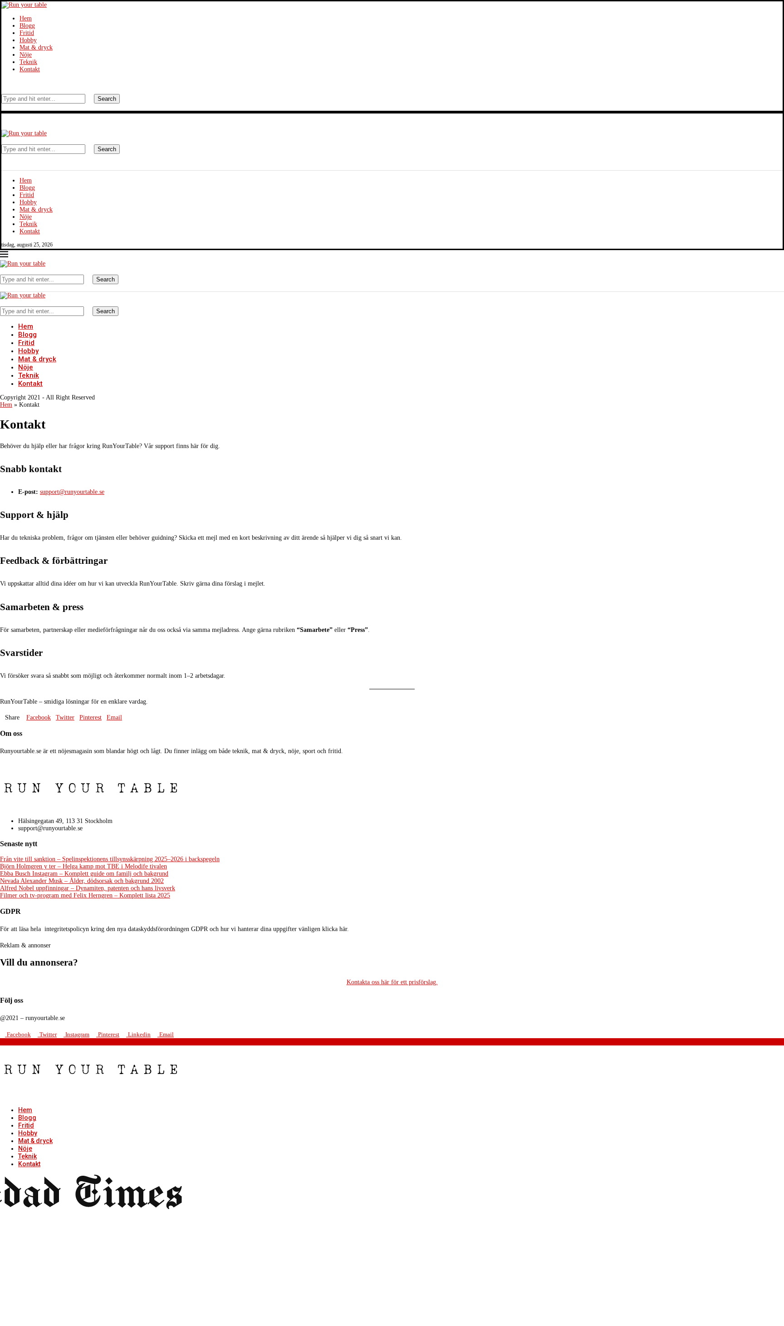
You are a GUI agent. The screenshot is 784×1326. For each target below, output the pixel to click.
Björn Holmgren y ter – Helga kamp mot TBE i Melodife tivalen (83, 866)
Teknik (28, 62)
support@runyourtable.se (72, 491)
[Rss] (31, 82)
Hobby (28, 40)
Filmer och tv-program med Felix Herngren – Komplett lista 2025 (85, 895)
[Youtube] (17, 82)
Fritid (27, 33)
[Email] (24, 82)
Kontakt (30, 69)
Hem (26, 18)
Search (107, 98)
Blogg (27, 25)
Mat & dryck (36, 47)
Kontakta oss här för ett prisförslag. (392, 982)
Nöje (26, 54)
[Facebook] (3, 82)
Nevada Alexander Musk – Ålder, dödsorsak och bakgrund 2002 (82, 880)
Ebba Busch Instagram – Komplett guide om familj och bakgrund (84, 873)
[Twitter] (10, 82)
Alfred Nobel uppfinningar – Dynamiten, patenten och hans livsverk (87, 888)
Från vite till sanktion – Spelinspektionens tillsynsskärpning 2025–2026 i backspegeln (110, 859)
